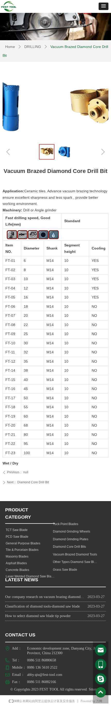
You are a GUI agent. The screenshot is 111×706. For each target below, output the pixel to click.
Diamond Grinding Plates (70, 539)
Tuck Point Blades (65, 524)
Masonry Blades (17, 556)
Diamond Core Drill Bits (69, 547)
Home (10, 47)
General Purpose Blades (23, 543)
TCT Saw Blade (17, 530)
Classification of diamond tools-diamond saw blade (42, 606)
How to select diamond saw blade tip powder (38, 616)
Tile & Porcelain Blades (22, 550)
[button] (103, 6)
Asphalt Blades (16, 563)
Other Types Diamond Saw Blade (76, 562)
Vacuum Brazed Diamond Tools (75, 554)
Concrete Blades (17, 570)
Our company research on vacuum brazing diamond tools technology (45, 597)
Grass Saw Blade (65, 569)
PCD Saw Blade (17, 536)
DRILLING (32, 47)
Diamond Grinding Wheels (71, 531)
